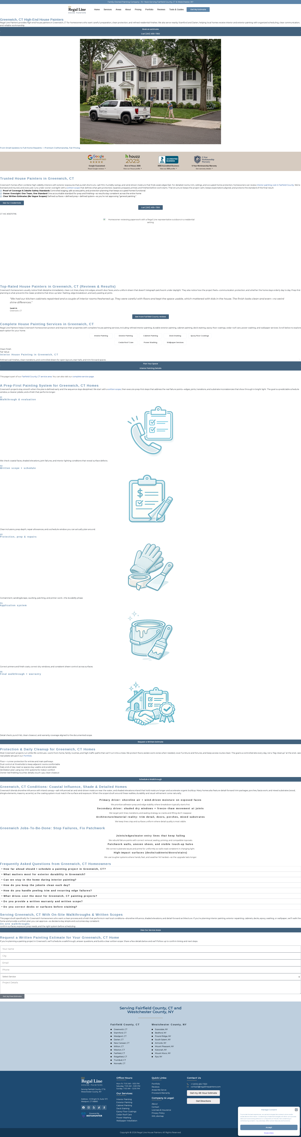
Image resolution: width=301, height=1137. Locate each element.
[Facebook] (83, 1107)
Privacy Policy (269, 1133)
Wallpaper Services (175, 342)
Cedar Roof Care (125, 342)
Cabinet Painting (150, 335)
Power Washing (150, 342)
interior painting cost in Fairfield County (275, 185)
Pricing (138, 9)
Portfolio (149, 9)
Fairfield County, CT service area (37, 376)
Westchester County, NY (91, 1092)
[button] (296, 1110)
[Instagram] (88, 1107)
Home (97, 9)
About (128, 9)
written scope (73, 188)
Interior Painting (101, 335)
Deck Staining (175, 335)
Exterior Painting (126, 335)
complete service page (83, 376)
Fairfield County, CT (96, 1089)
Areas (118, 9)
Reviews (161, 9)
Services (108, 9)
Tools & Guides (176, 9)
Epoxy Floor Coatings (200, 335)
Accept (269, 1127)
